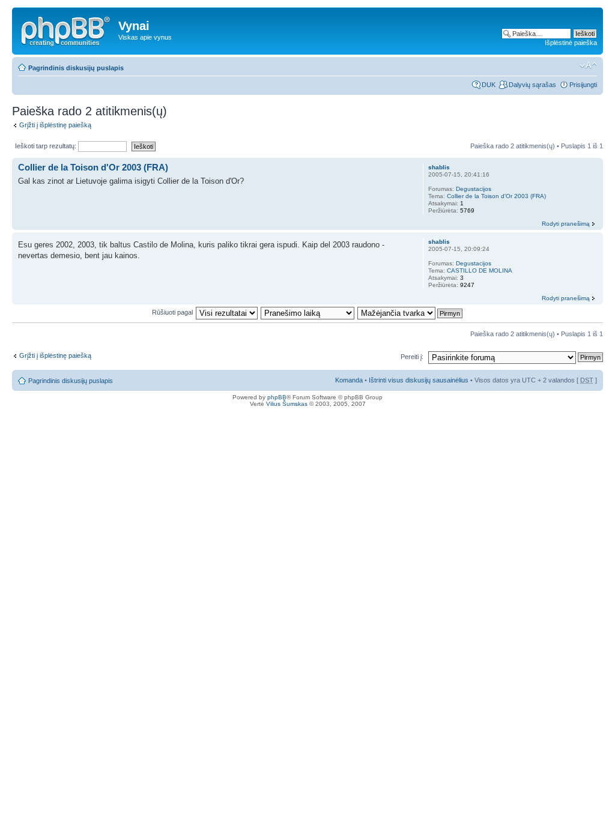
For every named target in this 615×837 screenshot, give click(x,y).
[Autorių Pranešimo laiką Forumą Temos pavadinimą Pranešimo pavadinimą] (308, 312)
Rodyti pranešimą (566, 223)
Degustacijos (473, 189)
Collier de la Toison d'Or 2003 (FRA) (93, 167)
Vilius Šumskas (287, 403)
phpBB (276, 397)
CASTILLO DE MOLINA (479, 270)
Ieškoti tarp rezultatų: (46, 146)
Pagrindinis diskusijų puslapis (76, 67)
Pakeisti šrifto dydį (588, 65)
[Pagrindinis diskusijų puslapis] (66, 29)
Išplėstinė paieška (571, 42)
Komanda (349, 380)
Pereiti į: (412, 356)
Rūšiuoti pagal (172, 312)
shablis (439, 167)
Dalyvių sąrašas (532, 84)
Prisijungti (583, 84)
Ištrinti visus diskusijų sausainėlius (418, 380)
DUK (488, 84)
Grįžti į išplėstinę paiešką (55, 124)
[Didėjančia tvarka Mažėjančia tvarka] (410, 312)
